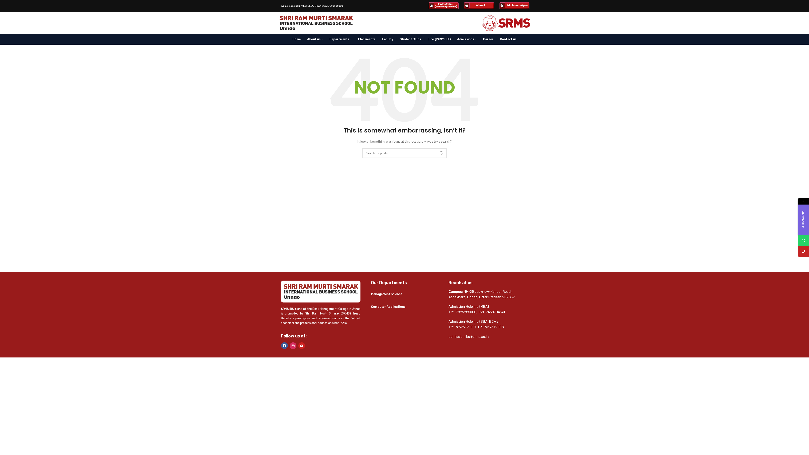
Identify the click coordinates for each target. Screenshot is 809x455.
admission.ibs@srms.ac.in (469, 337)
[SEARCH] (442, 153)
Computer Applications (388, 307)
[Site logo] (316, 22)
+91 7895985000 (462, 327)
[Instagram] (293, 345)
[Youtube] (301, 345)
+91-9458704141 (491, 312)
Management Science (386, 294)
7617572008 (494, 327)
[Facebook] (284, 345)
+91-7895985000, (463, 312)
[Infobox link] (443, 6)
